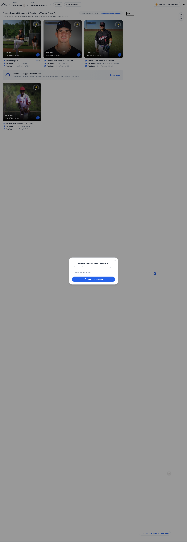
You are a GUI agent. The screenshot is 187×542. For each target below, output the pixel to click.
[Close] (115, 260)
